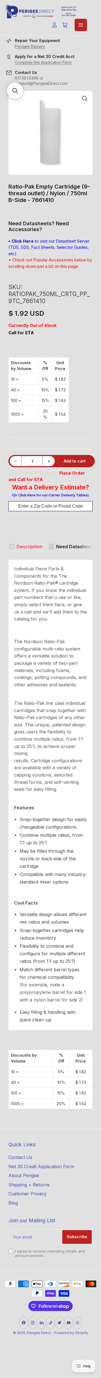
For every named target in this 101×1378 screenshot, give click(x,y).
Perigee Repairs (30, 46)
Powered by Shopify (71, 1333)
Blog (13, 1203)
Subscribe (77, 1236)
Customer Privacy (27, 1193)
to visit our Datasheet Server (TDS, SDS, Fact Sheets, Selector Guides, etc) (48, 247)
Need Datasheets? (76, 546)
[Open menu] (81, 25)
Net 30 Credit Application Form (41, 1166)
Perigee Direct (39, 1333)
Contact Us (20, 1157)
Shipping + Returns (29, 1185)
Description (29, 546)
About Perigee (23, 1175)
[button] (15, 91)
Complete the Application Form (43, 62)
